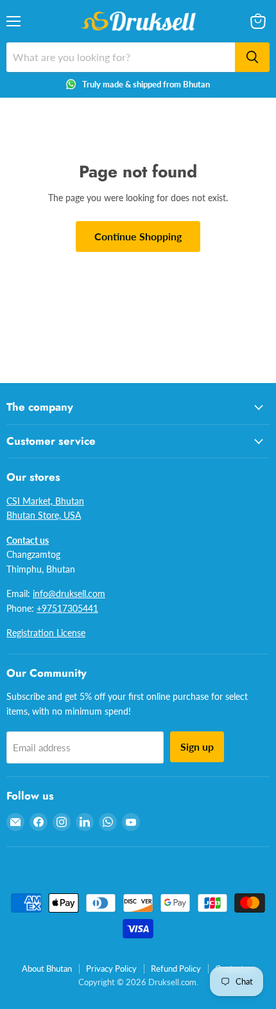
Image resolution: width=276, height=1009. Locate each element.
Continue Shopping (138, 236)
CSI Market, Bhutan (45, 501)
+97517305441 (67, 608)
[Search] (252, 57)
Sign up (197, 746)
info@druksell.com (69, 593)
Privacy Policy (111, 968)
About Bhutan (47, 968)
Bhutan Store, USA (43, 515)
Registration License (45, 632)
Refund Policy (176, 968)
